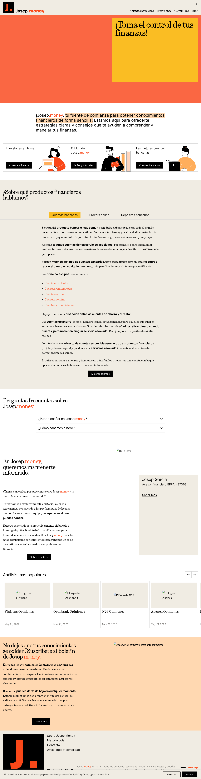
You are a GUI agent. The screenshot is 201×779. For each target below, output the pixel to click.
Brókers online (99, 215)
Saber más (149, 495)
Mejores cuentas (100, 373)
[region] (100, 774)
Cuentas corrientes (56, 283)
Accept (189, 774)
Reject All (171, 774)
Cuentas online (54, 294)
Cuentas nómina (55, 299)
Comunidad (181, 11)
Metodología (55, 740)
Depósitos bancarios (135, 215)
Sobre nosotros (39, 557)
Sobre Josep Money (61, 735)
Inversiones (164, 11)
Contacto (53, 745)
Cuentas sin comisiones (59, 305)
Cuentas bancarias (142, 11)
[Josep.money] (24, 7)
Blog (195, 11)
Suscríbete (41, 721)
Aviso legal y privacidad (63, 750)
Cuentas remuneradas (58, 288)
